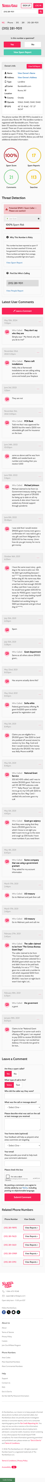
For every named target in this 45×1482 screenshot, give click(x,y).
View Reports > (31, 1227)
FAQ (3, 1387)
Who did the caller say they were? (19, 1091)
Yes (12, 44)
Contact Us (6, 1383)
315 (17, 22)
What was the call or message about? (20, 1102)
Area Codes (6, 1357)
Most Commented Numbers (12, 1366)
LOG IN (38, 5)
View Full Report (34, 66)
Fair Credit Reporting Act (29, 1423)
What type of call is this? (15, 1080)
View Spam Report (22, 52)
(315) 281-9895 (10, 1227)
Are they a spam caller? (14, 1068)
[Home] (9, 5)
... (40, 321)
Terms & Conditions (12, 1443)
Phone (10, 22)
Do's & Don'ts (7, 1391)
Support (5, 1378)
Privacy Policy (7, 1336)
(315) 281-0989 (10, 1253)
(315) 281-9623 (10, 1236)
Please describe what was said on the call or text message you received (22, 1114)
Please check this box (13, 1170)
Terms (25, 1188)
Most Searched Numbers (11, 1362)
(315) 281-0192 (10, 1262)
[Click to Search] (40, 11)
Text (18, 1085)
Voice (9, 1085)
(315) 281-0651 (10, 1245)
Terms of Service (8, 1332)
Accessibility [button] (6, 1467)
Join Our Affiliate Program (11, 1345)
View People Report (14, 291)
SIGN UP (26, 5)
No (32, 44)
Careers (4, 1341)
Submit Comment (22, 1197)
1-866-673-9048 (12, 1291)
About (4, 1328)
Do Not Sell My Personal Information (15, 1396)
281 (23, 22)
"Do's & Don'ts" (36, 1440)
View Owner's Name (26, 73)
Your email (9, 1151)
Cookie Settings (7, 1480)
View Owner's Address (27, 77)
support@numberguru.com (15, 1296)
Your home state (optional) (16, 1133)
